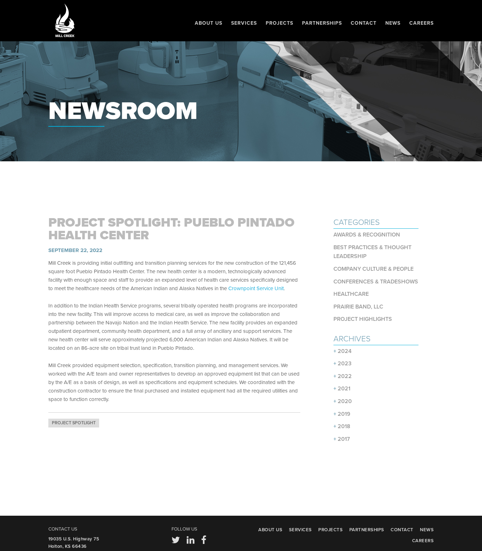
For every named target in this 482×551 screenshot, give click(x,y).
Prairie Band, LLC (358, 306)
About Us (208, 23)
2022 (345, 376)
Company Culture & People (373, 268)
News (392, 23)
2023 (344, 363)
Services (244, 23)
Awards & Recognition (366, 234)
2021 (344, 388)
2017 (344, 439)
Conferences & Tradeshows (375, 281)
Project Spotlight (74, 423)
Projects (279, 23)
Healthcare (351, 294)
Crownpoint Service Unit (256, 288)
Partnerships (322, 23)
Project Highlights (362, 319)
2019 (344, 414)
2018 (344, 426)
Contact (363, 23)
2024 (344, 351)
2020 (345, 401)
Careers (421, 23)
